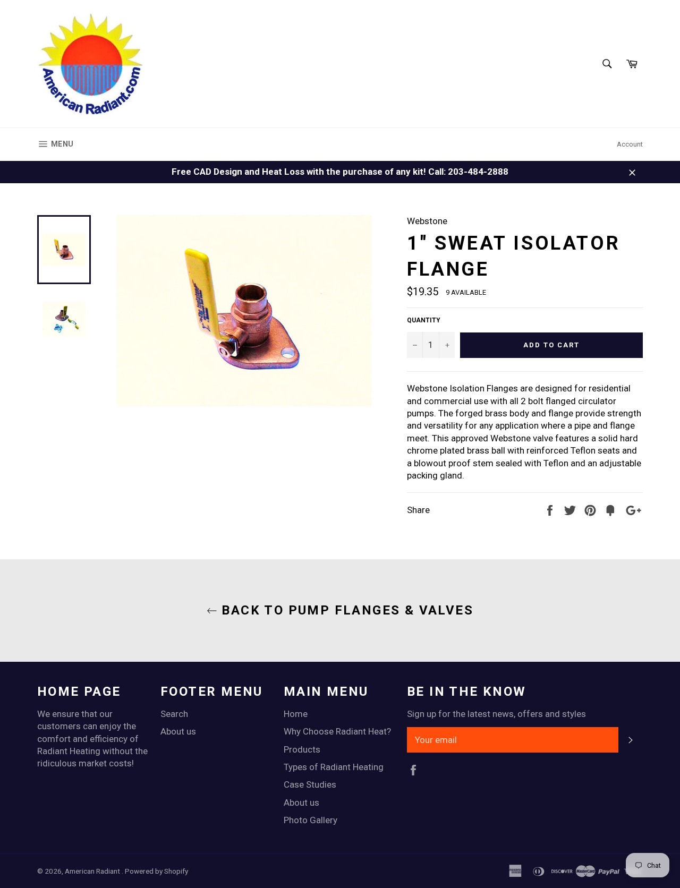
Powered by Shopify (156, 871)
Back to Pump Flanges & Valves (345, 610)
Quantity (423, 320)
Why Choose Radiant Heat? (337, 731)
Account (630, 144)
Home (296, 713)
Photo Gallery (310, 820)
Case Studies (310, 784)
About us (178, 731)
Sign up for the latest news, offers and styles (496, 713)
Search (174, 713)
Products (302, 749)
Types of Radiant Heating (334, 767)
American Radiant (93, 871)
